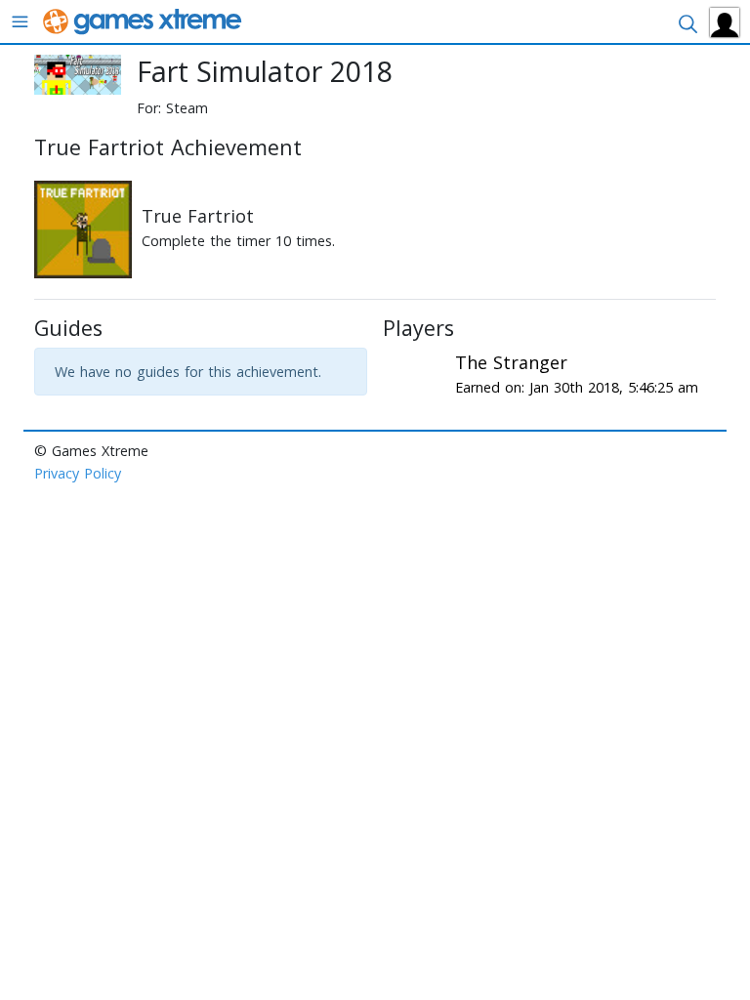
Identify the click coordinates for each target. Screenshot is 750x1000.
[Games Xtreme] (144, 20)
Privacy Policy (77, 473)
